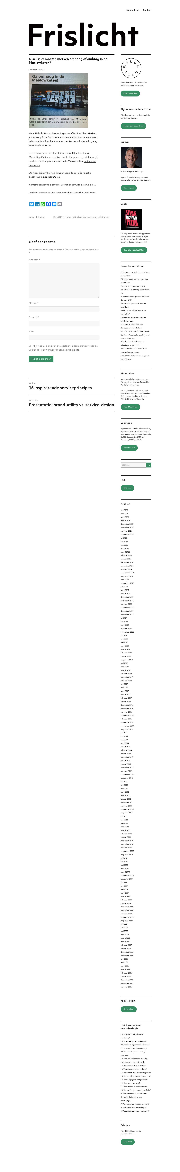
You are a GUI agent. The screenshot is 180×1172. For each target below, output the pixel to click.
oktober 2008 (126, 914)
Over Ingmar (128, 188)
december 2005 (127, 980)
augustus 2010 (127, 855)
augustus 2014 (127, 729)
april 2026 (125, 517)
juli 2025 (124, 538)
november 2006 (127, 956)
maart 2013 (125, 761)
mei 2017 (124, 688)
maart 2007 (125, 942)
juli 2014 (124, 733)
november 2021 (127, 615)
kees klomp (83, 217)
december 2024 (127, 562)
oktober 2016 (126, 712)
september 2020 (127, 632)
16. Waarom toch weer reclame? (134, 1069)
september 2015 (127, 722)
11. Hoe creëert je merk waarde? (134, 1087)
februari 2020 (126, 653)
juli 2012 (124, 782)
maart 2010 (125, 872)
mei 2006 (124, 963)
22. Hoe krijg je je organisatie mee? (135, 1045)
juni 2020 (124, 639)
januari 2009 (126, 903)
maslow (92, 217)
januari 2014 (126, 754)
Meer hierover (129, 448)
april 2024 (125, 580)
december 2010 (127, 841)
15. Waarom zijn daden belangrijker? (136, 1073)
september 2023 (127, 583)
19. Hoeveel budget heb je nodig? (134, 1059)
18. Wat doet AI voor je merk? (133, 1062)
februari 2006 (126, 973)
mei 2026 (124, 514)
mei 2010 (124, 865)
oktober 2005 (126, 987)
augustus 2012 (127, 778)
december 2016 (127, 705)
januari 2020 (126, 656)
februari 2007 (126, 945)
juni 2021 (124, 622)
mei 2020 (124, 642)
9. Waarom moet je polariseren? (134, 1094)
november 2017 (127, 677)
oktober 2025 (126, 531)
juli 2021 (124, 618)
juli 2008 (124, 924)
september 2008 (127, 917)
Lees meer (127, 1142)
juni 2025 (124, 542)
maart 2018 (125, 670)
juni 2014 (124, 736)
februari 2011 (126, 834)
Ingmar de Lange (36, 217)
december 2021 (127, 611)
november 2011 (127, 802)
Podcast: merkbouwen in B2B (133, 286)
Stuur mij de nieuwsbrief (133, 126)
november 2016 (127, 708)
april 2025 (125, 548)
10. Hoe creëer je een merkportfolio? (136, 1090)
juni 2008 (124, 928)
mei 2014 (124, 740)
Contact (147, 10)
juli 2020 (124, 635)
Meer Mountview (130, 407)
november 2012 (127, 768)
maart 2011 (125, 830)
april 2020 (125, 646)
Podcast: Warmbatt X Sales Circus (135, 331)
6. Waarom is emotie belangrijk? (134, 1107)
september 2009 (127, 875)
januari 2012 (126, 799)
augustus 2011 (127, 813)
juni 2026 (124, 510)
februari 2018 (126, 674)
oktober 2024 (126, 569)
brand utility (72, 217)
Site (31, 332)
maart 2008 (125, 938)
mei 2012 (124, 789)
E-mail (34, 317)
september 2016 (127, 715)
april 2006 (125, 966)
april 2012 (125, 792)
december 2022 (127, 597)
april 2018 (125, 667)
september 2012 (127, 775)
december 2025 (127, 524)
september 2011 (127, 809)
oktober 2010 (126, 848)
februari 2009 (126, 900)
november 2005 (127, 983)
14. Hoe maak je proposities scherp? (136, 1076)
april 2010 (125, 869)
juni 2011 (124, 820)
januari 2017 (126, 702)
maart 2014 (125, 747)
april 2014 (125, 743)
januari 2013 (126, 764)
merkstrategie (103, 217)
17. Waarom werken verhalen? (133, 1066)
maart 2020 (125, 649)
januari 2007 (126, 949)
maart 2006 (125, 969)
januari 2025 (126, 559)
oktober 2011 (126, 806)
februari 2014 (126, 750)
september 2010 (127, 851)
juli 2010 (124, 858)
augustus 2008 (127, 921)
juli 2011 (124, 816)
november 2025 (127, 528)
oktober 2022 (126, 604)
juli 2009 (124, 883)
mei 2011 (124, 823)
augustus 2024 (127, 576)
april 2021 (125, 625)
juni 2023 (124, 587)
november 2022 (127, 601)
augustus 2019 (127, 660)
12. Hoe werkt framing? (130, 1083)
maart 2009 (125, 896)
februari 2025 (126, 555)
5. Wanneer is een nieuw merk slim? (135, 1111)
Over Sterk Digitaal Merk (133, 250)
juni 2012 (124, 785)
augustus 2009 (127, 879)
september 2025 (127, 535)
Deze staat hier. (51, 177)
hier (70, 193)
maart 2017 (125, 695)
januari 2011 (126, 837)
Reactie (34, 260)
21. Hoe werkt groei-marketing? (134, 1048)
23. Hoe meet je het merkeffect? (134, 1041)
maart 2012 (125, 795)
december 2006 (127, 952)
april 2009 (125, 893)
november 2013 (127, 757)
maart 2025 (125, 552)
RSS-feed (127, 488)
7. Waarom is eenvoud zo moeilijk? (135, 1104)
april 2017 (125, 691)
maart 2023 (125, 594)
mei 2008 (124, 931)
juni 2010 (124, 862)
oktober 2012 (126, 771)
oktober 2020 (126, 628)
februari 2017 (126, 698)
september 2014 (127, 726)
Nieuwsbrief (132, 10)
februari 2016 (126, 719)
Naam (34, 303)
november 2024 (127, 566)
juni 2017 (124, 684)
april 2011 (125, 827)
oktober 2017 (126, 681)
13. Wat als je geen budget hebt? (134, 1080)
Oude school (128, 1009)
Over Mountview (130, 93)
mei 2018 (124, 663)
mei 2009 (124, 889)
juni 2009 (124, 886)
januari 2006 (126, 976)
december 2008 (127, 907)
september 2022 (127, 608)
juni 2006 (124, 959)
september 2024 (127, 573)
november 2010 (127, 844)
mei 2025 (124, 545)
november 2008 (127, 910)
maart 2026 (125, 521)
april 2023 (125, 590)
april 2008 (125, 935)
